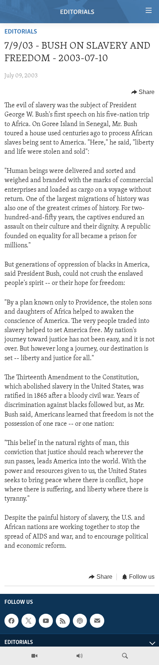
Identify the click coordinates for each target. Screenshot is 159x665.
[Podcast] (80, 621)
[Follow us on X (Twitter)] (28, 621)
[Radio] (79, 656)
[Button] (143, 92)
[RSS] (63, 621)
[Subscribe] (97, 621)
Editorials (20, 32)
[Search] (125, 656)
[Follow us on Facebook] (11, 621)
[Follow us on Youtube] (46, 621)
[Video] (34, 656)
